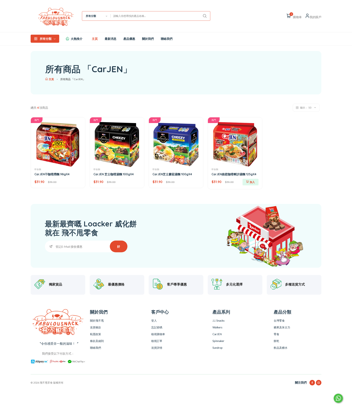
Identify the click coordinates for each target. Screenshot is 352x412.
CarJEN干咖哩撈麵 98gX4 (51, 174)
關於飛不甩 (97, 320)
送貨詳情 (156, 347)
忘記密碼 (156, 327)
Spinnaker (218, 341)
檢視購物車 (158, 334)
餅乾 (276, 341)
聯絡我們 (167, 39)
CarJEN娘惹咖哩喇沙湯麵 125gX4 (234, 174)
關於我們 (148, 39)
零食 (276, 334)
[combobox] (96, 16)
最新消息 (110, 39)
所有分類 (46, 39)
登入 (154, 320)
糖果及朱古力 (282, 327)
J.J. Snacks (218, 320)
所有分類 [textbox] (91, 16)
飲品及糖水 (280, 347)
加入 (252, 182)
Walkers (217, 327)
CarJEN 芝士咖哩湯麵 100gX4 (114, 174)
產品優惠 (129, 39)
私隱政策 (95, 334)
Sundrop (217, 347)
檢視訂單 (156, 341)
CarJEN (217, 334)
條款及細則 (97, 341)
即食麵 (37, 169)
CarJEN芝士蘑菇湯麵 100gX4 (172, 174)
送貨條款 (95, 327)
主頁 (95, 39)
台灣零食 (279, 320)
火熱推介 (76, 39)
